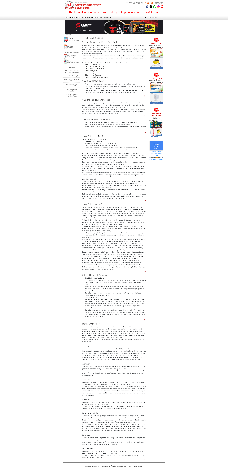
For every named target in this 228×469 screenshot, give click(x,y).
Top (145, 96)
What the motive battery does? (94, 68)
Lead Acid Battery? (72, 76)
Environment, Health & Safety (71, 80)
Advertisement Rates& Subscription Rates (72, 71)
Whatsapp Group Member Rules (71, 95)
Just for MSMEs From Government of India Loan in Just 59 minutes (156, 155)
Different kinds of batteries (93, 75)
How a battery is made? (92, 71)
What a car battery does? (93, 64)
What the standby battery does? (95, 66)
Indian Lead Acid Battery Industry (79, 17)
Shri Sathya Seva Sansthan (71, 90)
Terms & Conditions (101, 465)
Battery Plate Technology (71, 56)
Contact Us (107, 17)
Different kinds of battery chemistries (96, 77)
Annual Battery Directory (74, 39)
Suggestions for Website (91, 466)
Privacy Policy (111, 465)
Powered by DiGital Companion (135, 466)
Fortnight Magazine (70, 47)
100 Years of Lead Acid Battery (73, 61)
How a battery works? (92, 73)
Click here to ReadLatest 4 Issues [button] (156, 145)
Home (66, 17)
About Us (72, 67)
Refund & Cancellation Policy (124, 465)
